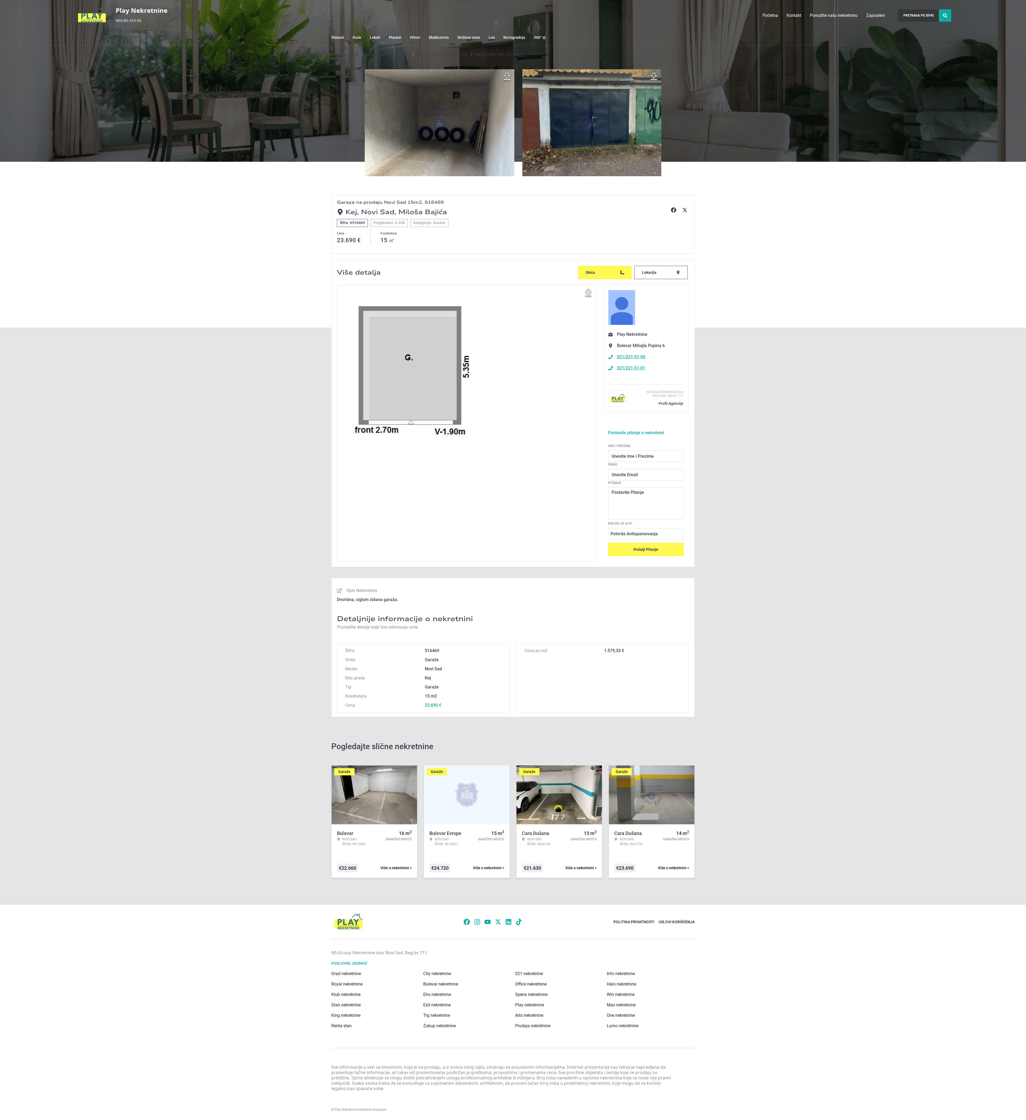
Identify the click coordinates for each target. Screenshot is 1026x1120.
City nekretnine (437, 973)
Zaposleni (875, 15)
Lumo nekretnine (622, 1025)
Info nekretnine (621, 973)
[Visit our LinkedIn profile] (508, 922)
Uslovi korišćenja (677, 922)
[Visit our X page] (498, 922)
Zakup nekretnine (439, 1025)
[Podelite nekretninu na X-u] (685, 210)
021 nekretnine (529, 973)
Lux (492, 37)
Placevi (395, 37)
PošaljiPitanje (646, 549)
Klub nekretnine (345, 994)
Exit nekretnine (437, 1004)
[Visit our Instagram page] (477, 922)
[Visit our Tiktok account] (519, 922)
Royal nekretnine (347, 984)
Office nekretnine (531, 984)
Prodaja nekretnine (532, 1025)
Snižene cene (468, 37)
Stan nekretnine (346, 1004)
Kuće (357, 37)
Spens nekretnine (531, 994)
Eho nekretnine (437, 994)
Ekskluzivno (439, 37)
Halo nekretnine (621, 984)
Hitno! (415, 37)
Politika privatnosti (633, 922)
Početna (770, 15)
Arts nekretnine (529, 1015)
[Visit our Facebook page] (467, 922)
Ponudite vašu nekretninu (834, 15)
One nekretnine (621, 1015)
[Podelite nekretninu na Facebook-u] (674, 210)
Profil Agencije (671, 403)
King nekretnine (345, 1015)
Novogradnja (514, 37)
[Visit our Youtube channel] (487, 922)
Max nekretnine (621, 1004)
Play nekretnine (529, 1004)
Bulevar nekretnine (440, 984)
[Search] (945, 15)
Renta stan (341, 1025)
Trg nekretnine (436, 1015)
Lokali (375, 37)
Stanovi (337, 37)
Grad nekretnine (346, 973)
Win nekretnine (621, 994)
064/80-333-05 (128, 20)
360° (538, 37)
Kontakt (794, 15)
